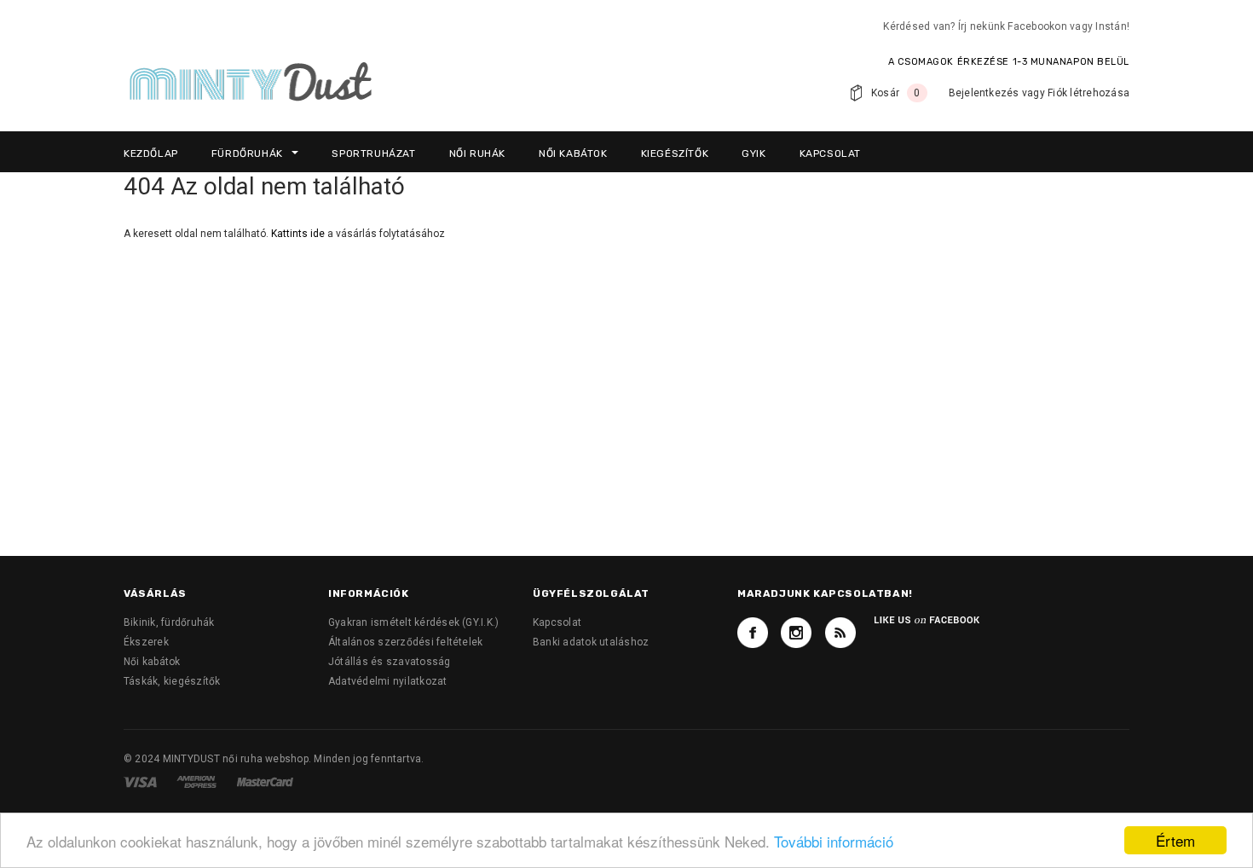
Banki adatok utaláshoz (591, 642)
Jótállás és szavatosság (389, 662)
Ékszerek (146, 642)
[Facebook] (752, 632)
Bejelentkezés (984, 93)
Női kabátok (152, 662)
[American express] (197, 781)
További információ (833, 841)
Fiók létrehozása (1088, 93)
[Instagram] (796, 632)
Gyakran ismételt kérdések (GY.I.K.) (413, 622)
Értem (1175, 840)
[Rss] (840, 632)
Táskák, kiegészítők (172, 681)
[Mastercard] (265, 781)
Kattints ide (299, 234)
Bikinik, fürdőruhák (169, 622)
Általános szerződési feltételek (405, 642)
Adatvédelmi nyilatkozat (388, 681)
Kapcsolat (557, 622)
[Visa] (141, 781)
